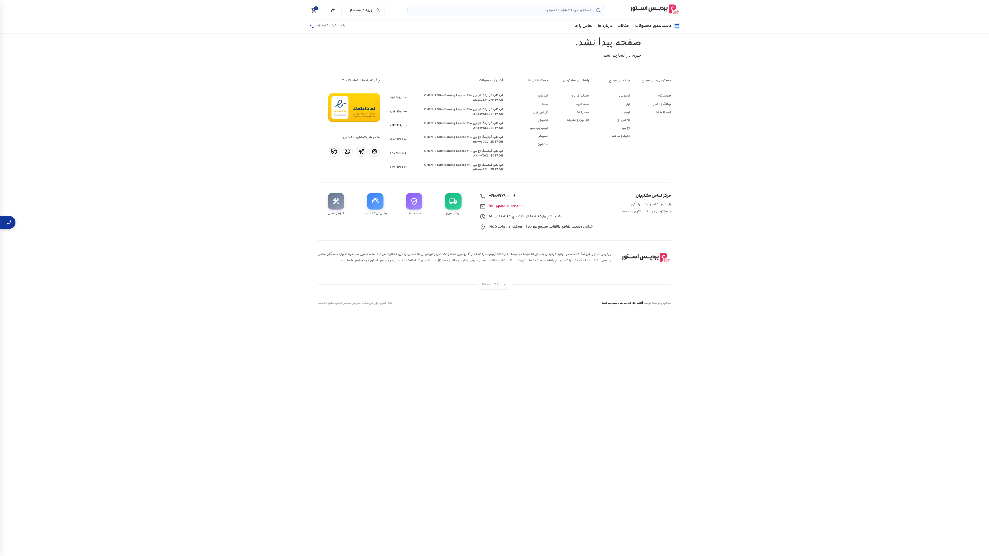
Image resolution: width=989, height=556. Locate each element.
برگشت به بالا (494, 285)
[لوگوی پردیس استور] (645, 257)
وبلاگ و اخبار (662, 104)
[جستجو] (598, 10)
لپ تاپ (543, 95)
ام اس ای (623, 120)
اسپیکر (543, 135)
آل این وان (540, 112)
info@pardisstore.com (506, 206)
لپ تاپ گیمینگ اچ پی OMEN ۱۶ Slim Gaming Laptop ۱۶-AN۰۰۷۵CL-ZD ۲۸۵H (463, 139)
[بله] (334, 151)
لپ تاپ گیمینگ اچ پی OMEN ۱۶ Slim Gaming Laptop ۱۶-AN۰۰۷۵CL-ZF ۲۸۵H (463, 111)
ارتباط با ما (663, 112)
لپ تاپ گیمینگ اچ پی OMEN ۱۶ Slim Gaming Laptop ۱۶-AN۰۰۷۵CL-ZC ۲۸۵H (463, 153)
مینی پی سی (539, 128)
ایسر (627, 112)
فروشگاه (664, 95)
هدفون (543, 144)
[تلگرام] (361, 151)
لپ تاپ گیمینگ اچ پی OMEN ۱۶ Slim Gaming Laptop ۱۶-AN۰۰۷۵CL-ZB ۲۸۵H (463, 167)
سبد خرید (582, 104)
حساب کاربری (579, 95)
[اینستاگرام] (374, 151)
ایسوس (624, 95)
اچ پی (626, 128)
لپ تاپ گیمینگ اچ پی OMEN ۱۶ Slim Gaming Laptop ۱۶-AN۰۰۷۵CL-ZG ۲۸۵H (463, 97)
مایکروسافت (621, 135)
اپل (627, 104)
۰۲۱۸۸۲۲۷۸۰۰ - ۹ (502, 196)
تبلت (544, 104)
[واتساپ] (347, 151)
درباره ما (583, 112)
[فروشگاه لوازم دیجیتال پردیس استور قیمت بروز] (654, 9)
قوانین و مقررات (577, 120)
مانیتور (543, 120)
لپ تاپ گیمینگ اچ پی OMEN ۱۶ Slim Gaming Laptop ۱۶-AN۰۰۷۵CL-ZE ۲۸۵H (463, 125)
